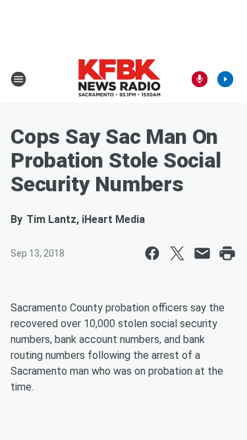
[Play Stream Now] (225, 79)
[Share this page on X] (177, 253)
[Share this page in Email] (202, 253)
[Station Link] (119, 79)
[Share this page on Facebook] (152, 253)
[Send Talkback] (199, 79)
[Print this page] (227, 253)
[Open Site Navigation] (18, 79)
